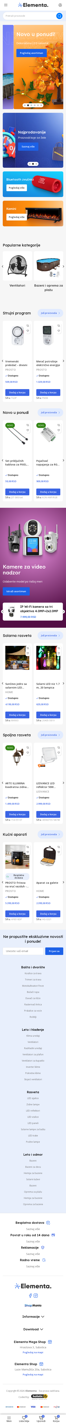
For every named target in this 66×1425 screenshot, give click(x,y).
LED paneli (33, 1123)
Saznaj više (15, 146)
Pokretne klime (33, 1073)
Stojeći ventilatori (33, 1079)
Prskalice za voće (33, 1010)
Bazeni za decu (33, 1166)
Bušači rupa (33, 992)
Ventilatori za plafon (33, 1054)
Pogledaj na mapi (33, 1374)
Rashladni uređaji (33, 1048)
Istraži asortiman (16, 591)
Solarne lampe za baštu (33, 1129)
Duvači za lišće (33, 998)
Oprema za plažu (33, 1191)
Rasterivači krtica (33, 1004)
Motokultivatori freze (33, 985)
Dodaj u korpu (17, 392)
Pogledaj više (17, 187)
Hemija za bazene (33, 1173)
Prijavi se (54, 951)
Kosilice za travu (33, 973)
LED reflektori (33, 1110)
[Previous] (3, 266)
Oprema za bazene (33, 1204)
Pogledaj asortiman (20, 53)
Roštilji (33, 1016)
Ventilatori (33, 1042)
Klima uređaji (33, 1035)
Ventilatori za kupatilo (33, 1060)
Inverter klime (33, 1066)
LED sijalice (33, 1098)
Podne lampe (33, 1141)
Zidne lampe (33, 1104)
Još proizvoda (49, 313)
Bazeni (33, 1160)
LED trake (33, 1135)
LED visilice (33, 1116)
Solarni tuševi (33, 1179)
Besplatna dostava (19, 876)
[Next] (63, 266)
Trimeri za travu (33, 979)
